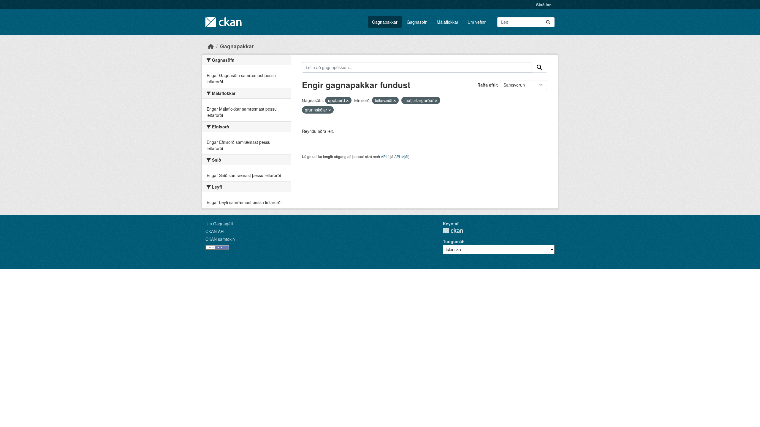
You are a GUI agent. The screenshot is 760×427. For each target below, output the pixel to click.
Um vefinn (477, 22)
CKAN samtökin (220, 239)
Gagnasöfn (417, 22)
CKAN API (214, 231)
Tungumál (453, 241)
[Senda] (548, 22)
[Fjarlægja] (347, 100)
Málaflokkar (447, 22)
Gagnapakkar (385, 22)
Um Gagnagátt (219, 224)
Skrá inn (544, 4)
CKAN (453, 230)
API (384, 156)
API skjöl (401, 156)
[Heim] (211, 46)
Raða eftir (487, 85)
